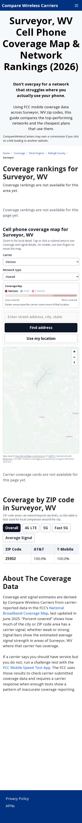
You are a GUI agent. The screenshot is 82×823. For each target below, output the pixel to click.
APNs (10, 805)
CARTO (51, 456)
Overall (11, 527)
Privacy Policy (17, 798)
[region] (41, 400)
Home (6, 153)
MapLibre (8, 458)
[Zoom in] (74, 351)
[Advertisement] (41, 743)
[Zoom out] (74, 357)
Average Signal (18, 537)
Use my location (41, 338)
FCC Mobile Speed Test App (26, 667)
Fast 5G (61, 527)
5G (45, 527)
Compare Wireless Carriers (30, 5)
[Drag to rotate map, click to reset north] (74, 362)
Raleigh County (56, 153)
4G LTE (31, 527)
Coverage (19, 153)
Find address (41, 327)
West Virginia (36, 153)
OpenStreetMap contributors (30, 456)
